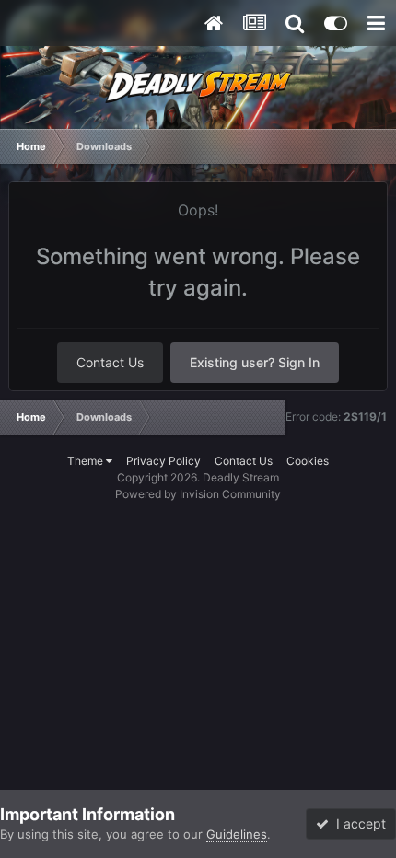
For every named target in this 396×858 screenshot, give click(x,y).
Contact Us (110, 362)
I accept (357, 823)
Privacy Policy (163, 461)
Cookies (307, 461)
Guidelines (236, 834)
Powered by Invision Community (198, 494)
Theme (86, 461)
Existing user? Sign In (255, 362)
